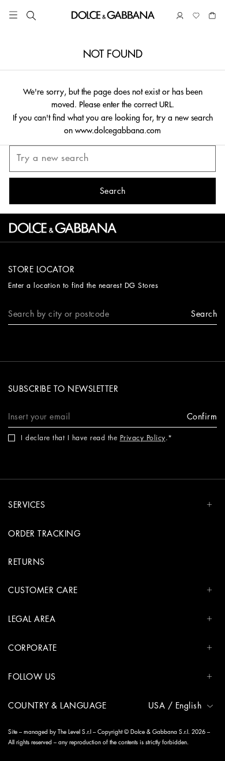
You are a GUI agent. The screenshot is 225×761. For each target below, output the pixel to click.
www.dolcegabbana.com (118, 130)
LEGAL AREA (31, 619)
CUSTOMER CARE (43, 590)
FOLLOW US (32, 677)
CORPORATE (32, 648)
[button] (13, 15)
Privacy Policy (143, 437)
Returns (26, 562)
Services (26, 505)
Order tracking (44, 534)
